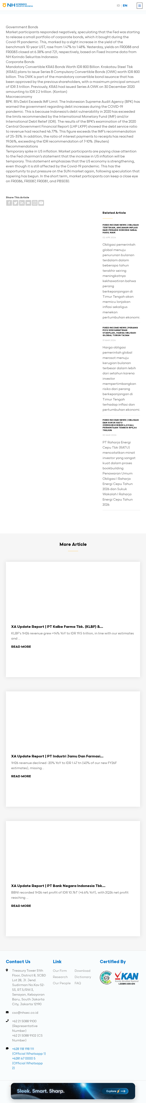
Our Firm (60, 971)
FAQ (78, 983)
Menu (139, 6)
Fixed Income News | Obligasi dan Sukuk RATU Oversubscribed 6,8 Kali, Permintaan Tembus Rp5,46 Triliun (121, 425)
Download (82, 971)
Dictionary (83, 977)
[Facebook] (9, 203)
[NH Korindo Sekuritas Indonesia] (18, 6)
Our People (62, 983)
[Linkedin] (22, 203)
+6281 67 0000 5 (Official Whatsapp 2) (27, 1063)
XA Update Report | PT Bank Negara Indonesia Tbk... (58, 886)
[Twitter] (15, 203)
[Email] (28, 203)
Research (60, 977)
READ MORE (21, 647)
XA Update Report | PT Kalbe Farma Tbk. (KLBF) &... (57, 627)
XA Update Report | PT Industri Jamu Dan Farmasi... (57, 756)
